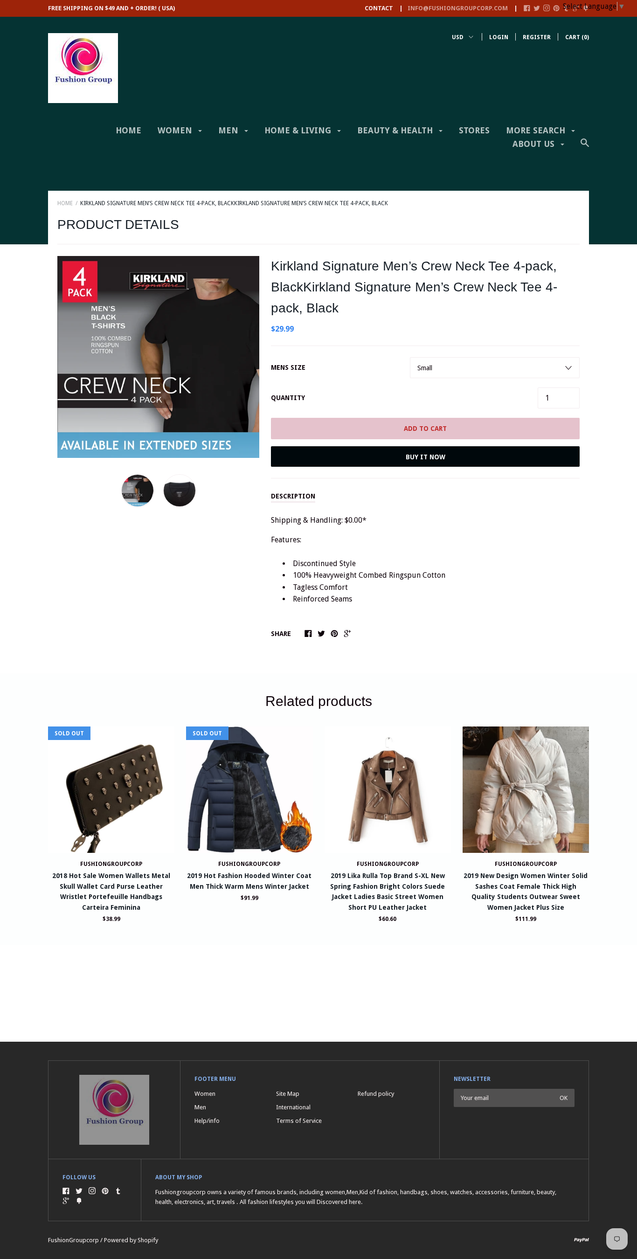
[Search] (585, 147)
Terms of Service (299, 1120)
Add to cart (425, 428)
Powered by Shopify (131, 1240)
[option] (158, 357)
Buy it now (425, 457)
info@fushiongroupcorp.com (458, 8)
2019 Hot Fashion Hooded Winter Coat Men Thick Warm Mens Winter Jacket (249, 881)
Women (176, 130)
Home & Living (298, 130)
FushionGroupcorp (249, 864)
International (293, 1107)
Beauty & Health (396, 130)
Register (537, 37)
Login (498, 37)
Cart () (577, 37)
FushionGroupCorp (111, 864)
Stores (474, 130)
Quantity (288, 397)
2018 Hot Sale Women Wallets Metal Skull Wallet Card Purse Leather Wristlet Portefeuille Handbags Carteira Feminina (111, 891)
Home (128, 130)
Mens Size (288, 367)
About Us (534, 144)
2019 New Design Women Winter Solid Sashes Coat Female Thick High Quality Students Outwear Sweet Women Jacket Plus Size (526, 891)
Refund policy (376, 1093)
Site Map (287, 1093)
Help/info (207, 1120)
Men (229, 130)
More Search (537, 130)
